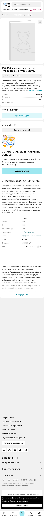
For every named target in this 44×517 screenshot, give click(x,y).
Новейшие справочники (31, 236)
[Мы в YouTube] (15, 450)
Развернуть (20, 295)
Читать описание (35, 91)
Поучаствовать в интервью (12, 438)
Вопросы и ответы (9, 434)
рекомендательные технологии (15, 486)
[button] (22, 463)
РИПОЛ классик (28, 232)
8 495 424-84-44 (10, 458)
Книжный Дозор (8, 430)
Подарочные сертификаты (12, 426)
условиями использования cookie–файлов (15, 501)
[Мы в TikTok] (20, 450)
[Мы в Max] (9, 450)
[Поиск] (22, 513)
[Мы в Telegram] (25, 450)
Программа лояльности (11, 422)
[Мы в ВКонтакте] (4, 450)
